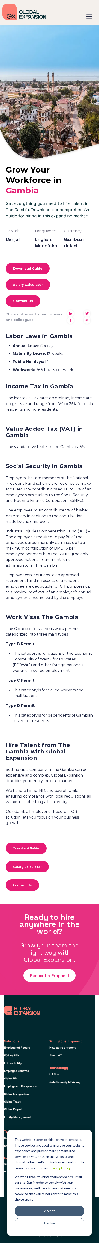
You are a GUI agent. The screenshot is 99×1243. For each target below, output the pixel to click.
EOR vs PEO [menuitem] (11, 1055)
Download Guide (27, 268)
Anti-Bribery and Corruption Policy (49, 1235)
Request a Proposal (49, 975)
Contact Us (23, 301)
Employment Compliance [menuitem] (20, 1086)
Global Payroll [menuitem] (13, 1109)
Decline (49, 1223)
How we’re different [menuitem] (63, 1047)
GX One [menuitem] (54, 1074)
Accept (49, 1211)
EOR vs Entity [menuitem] (13, 1063)
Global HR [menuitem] (10, 1078)
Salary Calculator (28, 285)
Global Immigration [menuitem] (16, 1094)
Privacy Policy (60, 1168)
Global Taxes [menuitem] (12, 1101)
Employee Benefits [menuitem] (16, 1071)
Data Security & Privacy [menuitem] (65, 1082)
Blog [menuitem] (7, 1164)
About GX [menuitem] (56, 1055)
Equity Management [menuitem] (17, 1117)
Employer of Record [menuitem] (17, 1047)
